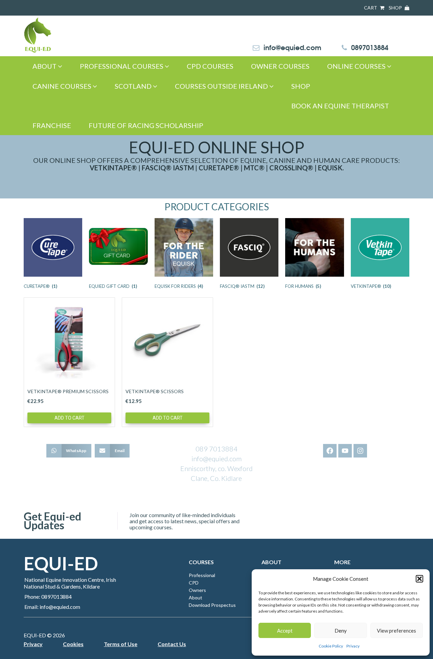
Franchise (51, 125)
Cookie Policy (331, 646)
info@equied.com (292, 47)
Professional (202, 575)
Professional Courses (122, 66)
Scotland (134, 86)
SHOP (396, 7)
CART (371, 7)
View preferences (396, 631)
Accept (285, 631)
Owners (197, 590)
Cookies (73, 644)
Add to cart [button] (69, 418)
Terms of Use (120, 644)
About (45, 66)
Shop (300, 86)
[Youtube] (345, 451)
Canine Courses (62, 86)
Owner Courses (280, 66)
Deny (341, 631)
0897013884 (369, 47)
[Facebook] (330, 451)
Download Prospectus (212, 605)
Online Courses (357, 66)
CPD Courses (210, 66)
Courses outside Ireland (222, 86)
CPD (194, 583)
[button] (419, 578)
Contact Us (172, 644)
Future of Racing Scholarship (146, 125)
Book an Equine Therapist (340, 106)
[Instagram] (360, 451)
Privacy (353, 646)
